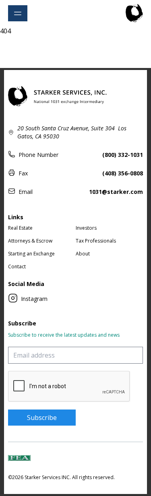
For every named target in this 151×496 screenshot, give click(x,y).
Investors (86, 227)
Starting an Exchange (31, 253)
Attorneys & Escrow (30, 240)
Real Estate (20, 227)
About (83, 253)
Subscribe (42, 417)
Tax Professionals (96, 240)
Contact (17, 266)
